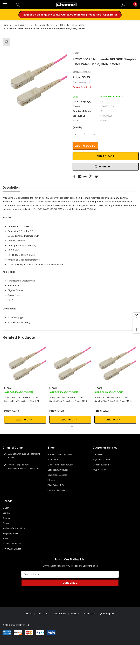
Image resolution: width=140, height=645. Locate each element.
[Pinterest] (96, 176)
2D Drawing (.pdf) (16, 317)
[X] (90, 176)
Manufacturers (59, 613)
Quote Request (107, 613)
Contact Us (89, 613)
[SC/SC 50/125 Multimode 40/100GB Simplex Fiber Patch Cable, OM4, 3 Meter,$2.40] (25, 365)
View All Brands (13, 549)
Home (29, 613)
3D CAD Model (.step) (19, 322)
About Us (75, 613)
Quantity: (78, 127)
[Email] (79, 176)
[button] (70, 14)
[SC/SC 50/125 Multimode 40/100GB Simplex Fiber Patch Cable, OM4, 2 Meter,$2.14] (115, 365)
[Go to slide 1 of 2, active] (68, 426)
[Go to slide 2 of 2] (72, 426)
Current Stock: (82, 87)
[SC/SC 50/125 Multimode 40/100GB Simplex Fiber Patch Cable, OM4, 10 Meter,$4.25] (70, 365)
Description (11, 187)
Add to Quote (85, 146)
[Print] (85, 176)
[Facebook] (74, 176)
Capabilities (42, 613)
